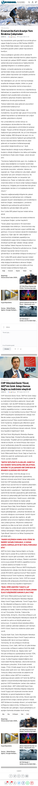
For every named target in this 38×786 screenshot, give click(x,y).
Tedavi (24, 271)
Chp (8, 714)
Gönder (7, 349)
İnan (22, 714)
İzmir (27, 714)
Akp (3, 714)
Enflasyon (15, 714)
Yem (30, 271)
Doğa (3, 271)
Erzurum (10, 271)
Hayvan (18, 271)
